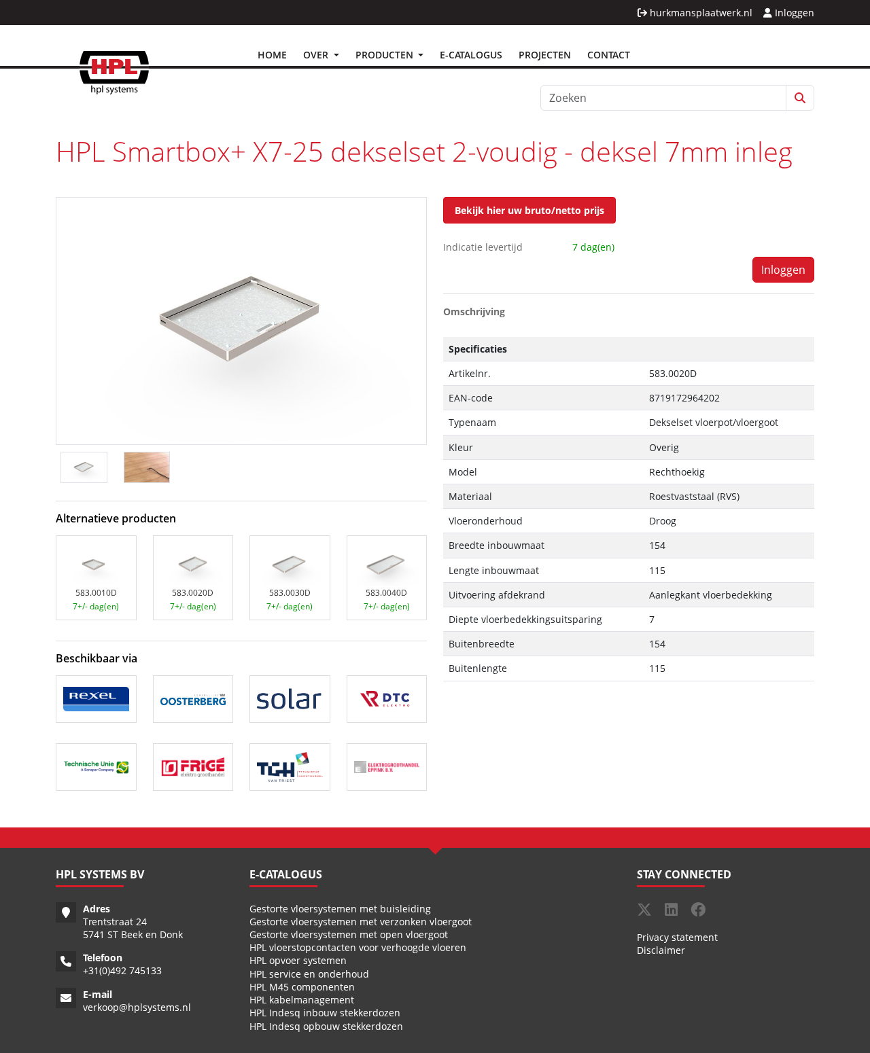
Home (272, 54)
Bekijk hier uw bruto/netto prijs (529, 210)
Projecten (545, 54)
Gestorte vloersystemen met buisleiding (340, 908)
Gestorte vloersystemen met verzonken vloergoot (360, 921)
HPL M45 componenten (302, 986)
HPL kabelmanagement (301, 999)
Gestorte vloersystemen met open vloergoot (348, 934)
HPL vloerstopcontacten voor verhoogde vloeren (357, 947)
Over (317, 54)
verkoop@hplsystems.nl (137, 1007)
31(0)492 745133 (125, 970)
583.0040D (386, 593)
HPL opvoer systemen (298, 960)
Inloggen (793, 12)
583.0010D (96, 593)
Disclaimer (661, 950)
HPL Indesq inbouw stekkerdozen (324, 1012)
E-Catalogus (471, 54)
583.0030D (290, 593)
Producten (385, 54)
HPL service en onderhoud (309, 973)
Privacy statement (677, 937)
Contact (608, 54)
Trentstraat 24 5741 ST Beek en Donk (133, 928)
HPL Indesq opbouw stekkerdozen (326, 1026)
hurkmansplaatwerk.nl (699, 12)
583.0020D (192, 593)
